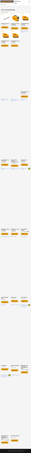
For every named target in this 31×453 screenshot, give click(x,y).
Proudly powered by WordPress (13, 450)
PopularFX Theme (20, 450)
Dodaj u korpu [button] (4, 27)
